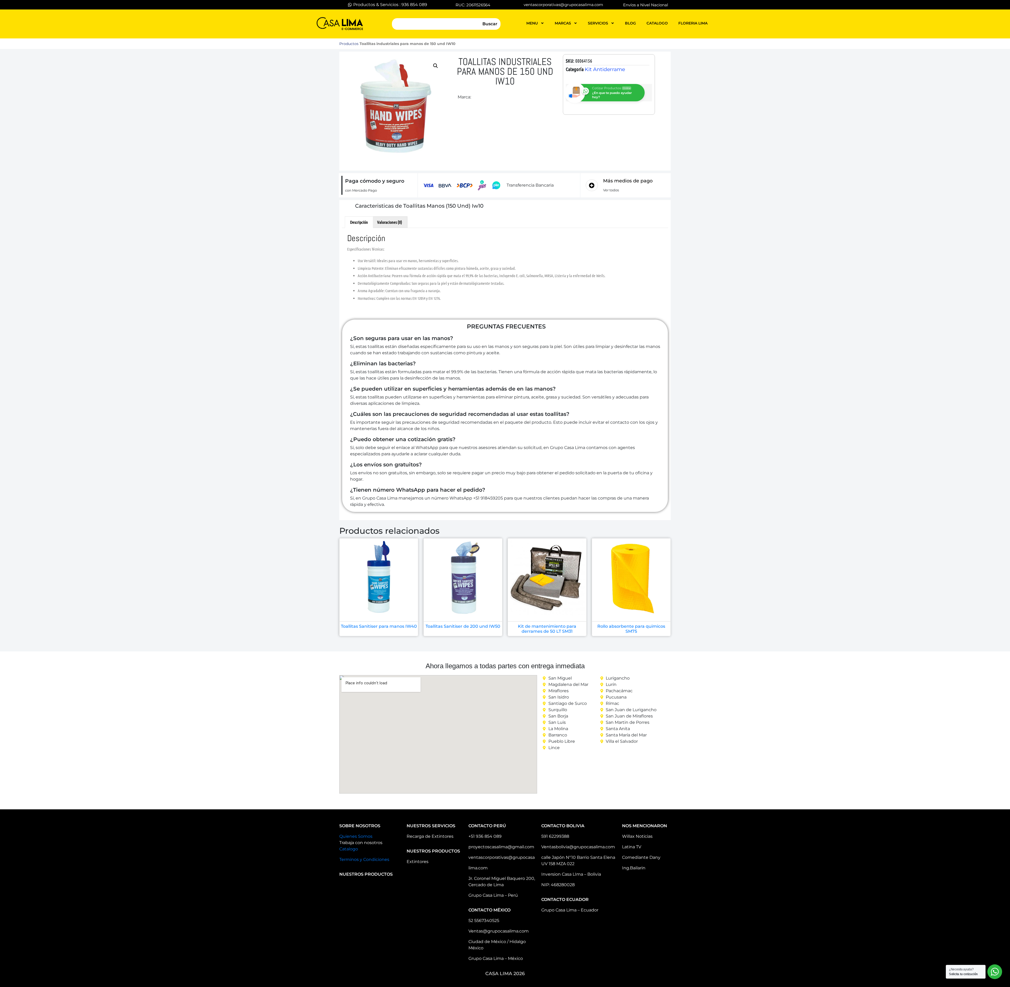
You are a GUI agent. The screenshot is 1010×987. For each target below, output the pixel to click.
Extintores (417, 861)
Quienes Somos (355, 836)
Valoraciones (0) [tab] (389, 222)
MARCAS (563, 23)
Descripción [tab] (359, 222)
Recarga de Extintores (430, 836)
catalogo (657, 23)
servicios (598, 23)
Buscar (489, 23)
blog (630, 23)
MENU (532, 23)
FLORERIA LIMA (693, 23)
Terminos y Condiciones (364, 859)
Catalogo (348, 848)
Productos (348, 44)
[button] (435, 66)
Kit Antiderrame (605, 69)
